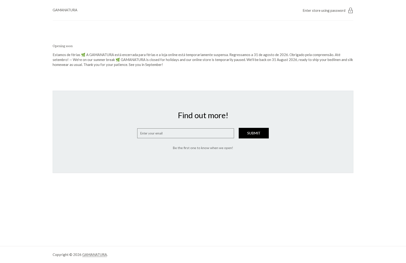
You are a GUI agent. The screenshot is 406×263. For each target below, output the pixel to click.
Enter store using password (324, 10)
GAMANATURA (65, 10)
